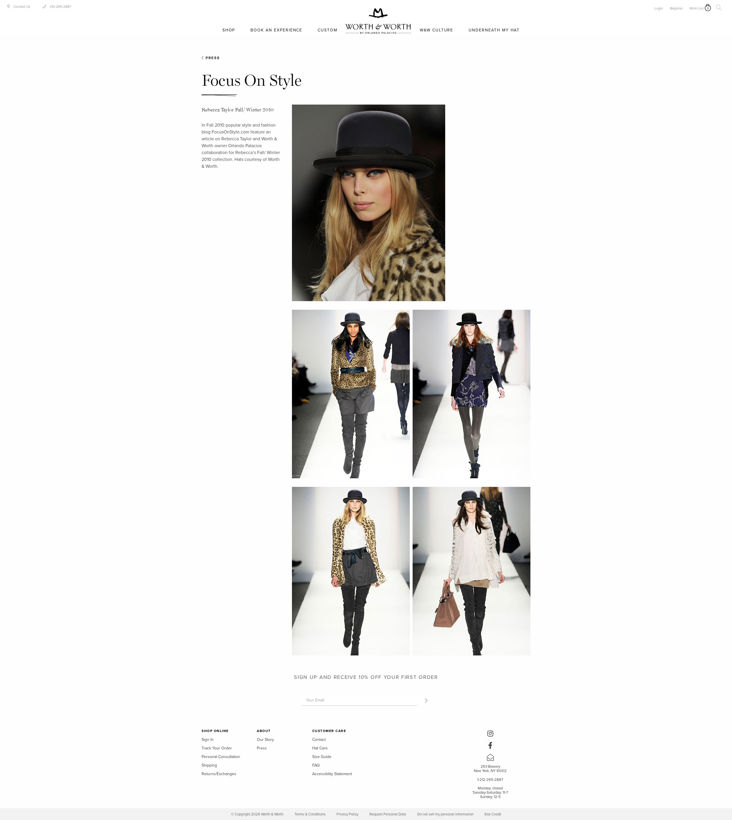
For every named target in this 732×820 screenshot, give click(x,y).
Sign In (208, 739)
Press (212, 58)
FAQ (316, 765)
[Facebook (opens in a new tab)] (490, 747)
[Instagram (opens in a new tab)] (490, 735)
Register (676, 8)
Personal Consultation (221, 756)
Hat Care (320, 748)
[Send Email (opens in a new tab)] (490, 759)
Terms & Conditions (310, 814)
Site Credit (492, 814)
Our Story (265, 739)
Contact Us (21, 7)
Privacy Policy (347, 814)
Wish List (697, 8)
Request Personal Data (387, 814)
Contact (319, 739)
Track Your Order (217, 748)
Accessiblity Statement (332, 773)
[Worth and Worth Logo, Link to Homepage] (378, 21)
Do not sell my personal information (445, 814)
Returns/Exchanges (219, 773)
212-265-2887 (60, 7)
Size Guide (321, 756)
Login (659, 8)
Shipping (209, 765)
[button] (426, 700)
